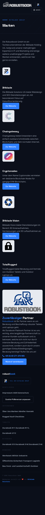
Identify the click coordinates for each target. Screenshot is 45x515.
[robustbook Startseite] (17, 5)
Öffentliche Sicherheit (12, 461)
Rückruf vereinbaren (14, 361)
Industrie (23, 455)
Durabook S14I (22, 444)
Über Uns (6, 411)
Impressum (7, 393)
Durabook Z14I (35, 444)
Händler (22, 411)
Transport (27, 461)
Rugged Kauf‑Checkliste (13, 416)
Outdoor (34, 466)
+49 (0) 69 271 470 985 (15, 356)
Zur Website (11, 106)
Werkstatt (7, 455)
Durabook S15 (8, 444)
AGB (15, 393)
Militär (15, 455)
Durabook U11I (9, 433)
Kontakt (30, 411)
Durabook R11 (8, 428)
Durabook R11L (22, 428)
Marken (14, 411)
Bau (4, 466)
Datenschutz (23, 393)
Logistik (36, 461)
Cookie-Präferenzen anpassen (17, 399)
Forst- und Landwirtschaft (18, 466)
